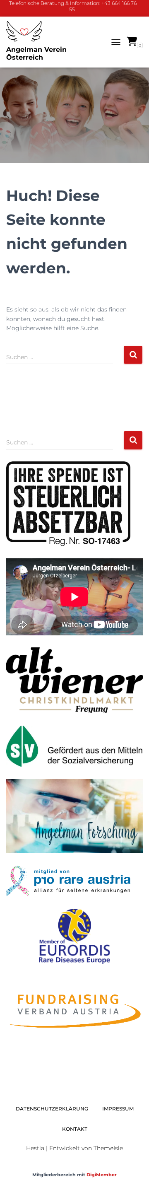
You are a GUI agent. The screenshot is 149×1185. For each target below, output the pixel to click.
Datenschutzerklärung (52, 1108)
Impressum (118, 1108)
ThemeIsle (108, 1148)
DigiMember (102, 1175)
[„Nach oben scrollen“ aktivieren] (132, 1168)
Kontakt (74, 1129)
